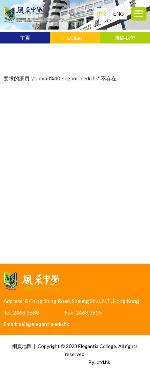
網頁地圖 (22, 346)
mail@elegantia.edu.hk (43, 324)
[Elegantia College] (41, 22)
